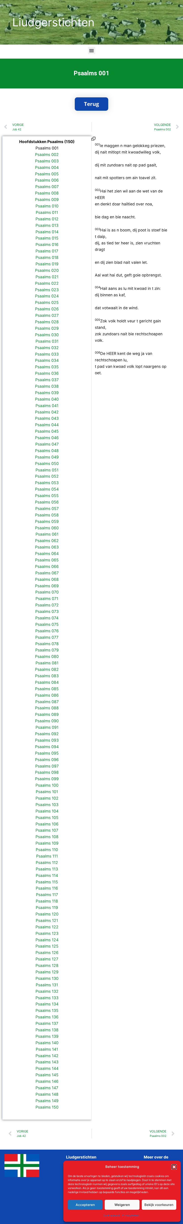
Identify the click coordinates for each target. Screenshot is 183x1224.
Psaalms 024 (47, 296)
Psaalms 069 (47, 585)
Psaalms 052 (47, 476)
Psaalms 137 (46, 1023)
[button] (174, 1167)
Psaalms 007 (47, 186)
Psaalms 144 (46, 1068)
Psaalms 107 (46, 830)
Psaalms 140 (46, 1042)
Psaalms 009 (47, 199)
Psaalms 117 (47, 894)
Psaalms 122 (46, 927)
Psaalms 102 (46, 798)
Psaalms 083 (47, 675)
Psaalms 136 (46, 1017)
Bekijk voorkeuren (158, 1205)
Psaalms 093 (47, 740)
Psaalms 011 (47, 212)
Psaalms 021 (46, 276)
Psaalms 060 (47, 528)
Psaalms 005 (47, 174)
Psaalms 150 (46, 1107)
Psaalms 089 (47, 714)
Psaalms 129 (46, 972)
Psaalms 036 (47, 373)
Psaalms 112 (47, 862)
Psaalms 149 (46, 1100)
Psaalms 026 (47, 309)
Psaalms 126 (46, 952)
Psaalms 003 (47, 161)
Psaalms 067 (47, 573)
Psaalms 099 (47, 778)
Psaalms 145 (46, 1075)
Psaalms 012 (46, 219)
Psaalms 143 (46, 1062)
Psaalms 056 (47, 502)
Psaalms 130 (46, 978)
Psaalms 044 (47, 424)
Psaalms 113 (47, 869)
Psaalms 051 (46, 470)
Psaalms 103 (46, 804)
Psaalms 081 (46, 663)
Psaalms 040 (47, 399)
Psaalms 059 (47, 521)
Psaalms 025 (47, 302)
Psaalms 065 (47, 560)
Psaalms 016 (46, 244)
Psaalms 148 (46, 1094)
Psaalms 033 (47, 354)
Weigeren (122, 1205)
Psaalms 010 (46, 206)
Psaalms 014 (46, 231)
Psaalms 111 (47, 856)
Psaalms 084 (47, 682)
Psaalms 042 (47, 412)
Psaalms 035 (47, 366)
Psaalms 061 (46, 534)
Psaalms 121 (47, 920)
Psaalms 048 (47, 450)
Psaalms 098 (47, 772)
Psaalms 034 (47, 360)
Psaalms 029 (47, 328)
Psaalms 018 (46, 257)
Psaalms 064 (47, 553)
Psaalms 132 (46, 991)
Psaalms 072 (47, 605)
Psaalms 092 (47, 733)
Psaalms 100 (46, 785)
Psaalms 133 (46, 997)
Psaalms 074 (46, 618)
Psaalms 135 (46, 1010)
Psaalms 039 (47, 392)
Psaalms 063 (47, 547)
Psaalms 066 (47, 566)
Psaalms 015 (46, 238)
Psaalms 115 (47, 882)
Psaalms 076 (47, 630)
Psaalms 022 (47, 283)
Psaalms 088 (47, 708)
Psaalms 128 (46, 965)
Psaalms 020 (47, 270)
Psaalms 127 (46, 959)
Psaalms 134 (46, 1004)
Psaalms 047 (47, 444)
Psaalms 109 (46, 843)
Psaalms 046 (47, 437)
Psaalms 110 (47, 849)
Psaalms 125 (46, 946)
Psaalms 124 (46, 939)
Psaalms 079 (47, 650)
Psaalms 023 (47, 289)
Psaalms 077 (46, 637)
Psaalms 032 (47, 347)
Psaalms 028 (47, 321)
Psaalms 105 (46, 817)
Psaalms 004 (47, 167)
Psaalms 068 (47, 579)
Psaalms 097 (47, 766)
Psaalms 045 (47, 431)
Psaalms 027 (47, 315)
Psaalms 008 (47, 193)
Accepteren (85, 1205)
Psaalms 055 (47, 495)
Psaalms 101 (47, 791)
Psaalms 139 (46, 1036)
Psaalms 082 (47, 669)
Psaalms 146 (46, 1081)
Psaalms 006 (47, 180)
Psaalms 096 (47, 759)
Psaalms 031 (46, 341)
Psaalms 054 (47, 489)
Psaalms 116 (47, 888)
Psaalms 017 (46, 251)
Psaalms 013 (46, 225)
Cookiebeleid (111, 1215)
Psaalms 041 (46, 405)
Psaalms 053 (47, 482)
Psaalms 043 (47, 418)
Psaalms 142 (46, 1055)
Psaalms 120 (46, 914)
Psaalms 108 (46, 836)
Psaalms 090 (47, 720)
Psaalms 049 (47, 457)
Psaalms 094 (47, 746)
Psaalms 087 (47, 701)
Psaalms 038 (47, 386)
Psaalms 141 (47, 1049)
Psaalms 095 (47, 753)
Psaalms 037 (47, 379)
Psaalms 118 (47, 901)
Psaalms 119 (47, 907)
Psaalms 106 (46, 824)
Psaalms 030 (47, 334)
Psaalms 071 (46, 598)
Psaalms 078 (47, 643)
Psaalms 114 (47, 875)
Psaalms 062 (47, 540)
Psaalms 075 (47, 624)
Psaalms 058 (47, 515)
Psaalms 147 (46, 1087)
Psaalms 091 (46, 727)
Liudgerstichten (53, 22)
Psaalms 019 (46, 264)
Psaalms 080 (47, 656)
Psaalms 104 (46, 811)
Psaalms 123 (46, 933)
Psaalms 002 (47, 154)
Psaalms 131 (47, 984)
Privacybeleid (130, 1215)
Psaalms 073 (47, 611)
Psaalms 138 (46, 1030)
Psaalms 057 (47, 508)
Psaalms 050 (47, 463)
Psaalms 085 (47, 688)
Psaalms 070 (47, 592)
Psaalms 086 (47, 695)
